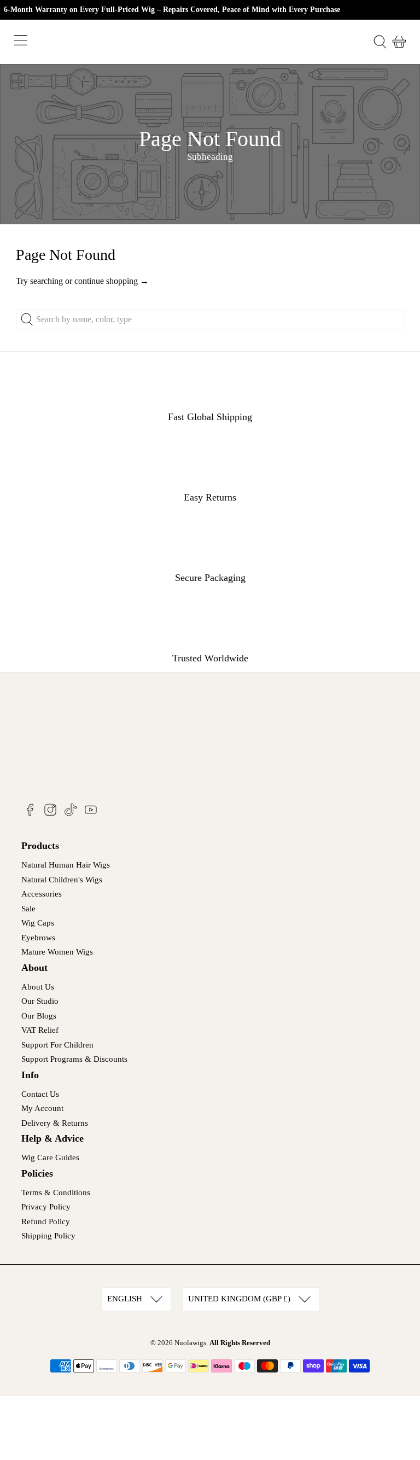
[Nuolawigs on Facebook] (30, 813)
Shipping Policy (48, 1235)
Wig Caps (37, 922)
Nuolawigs (190, 1343)
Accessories (41, 893)
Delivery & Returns (54, 1123)
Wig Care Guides (50, 1157)
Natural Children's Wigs (61, 879)
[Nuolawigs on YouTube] (91, 813)
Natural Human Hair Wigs (65, 864)
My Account (42, 1108)
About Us (37, 986)
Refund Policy (45, 1221)
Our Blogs (38, 1015)
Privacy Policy (46, 1206)
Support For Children (57, 1044)
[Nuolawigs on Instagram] (50, 813)
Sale (28, 908)
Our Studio (40, 1001)
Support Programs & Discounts (74, 1059)
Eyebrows (38, 937)
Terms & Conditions (55, 1192)
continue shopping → (111, 281)
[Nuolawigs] (210, 41)
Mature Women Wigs (57, 951)
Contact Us (40, 1094)
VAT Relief (40, 1030)
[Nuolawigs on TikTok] (70, 813)
